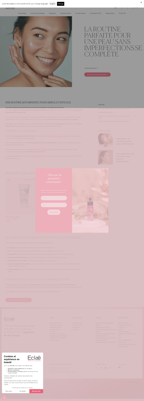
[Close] (106, 170)
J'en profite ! (54, 212)
